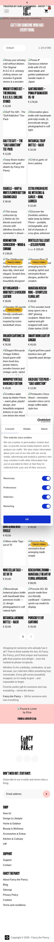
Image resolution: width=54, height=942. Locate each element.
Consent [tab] (9, 429)
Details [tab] (27, 429)
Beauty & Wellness (13, 828)
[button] (6, 11)
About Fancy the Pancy (15, 879)
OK (27, 519)
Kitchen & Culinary (13, 839)
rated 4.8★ (44, 6)
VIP (5, 844)
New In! (7, 813)
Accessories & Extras (14, 833)
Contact (7, 865)
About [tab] (44, 429)
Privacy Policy (10, 895)
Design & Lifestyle (12, 818)
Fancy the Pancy (12, 696)
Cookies (7, 900)
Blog (5, 884)
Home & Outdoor (12, 823)
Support (7, 860)
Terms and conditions (14, 905)
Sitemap (7, 890)
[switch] (46, 487)
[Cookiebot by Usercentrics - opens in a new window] (38, 420)
